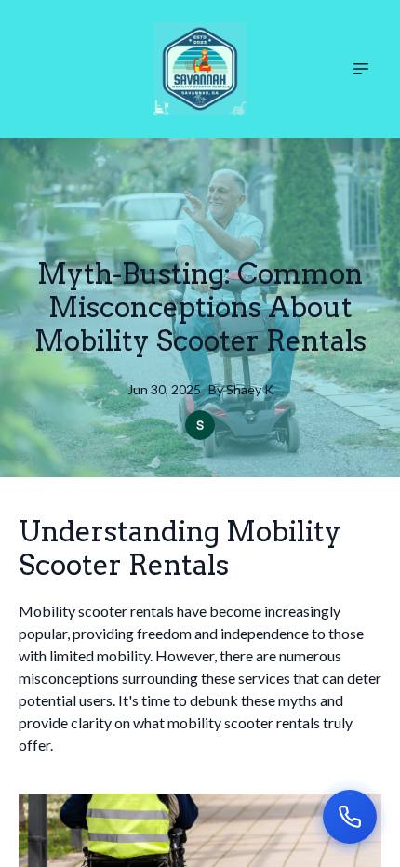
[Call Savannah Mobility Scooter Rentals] (350, 817)
